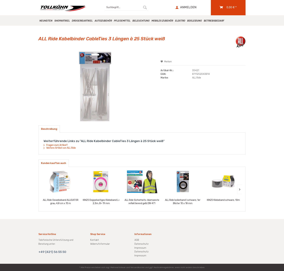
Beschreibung (49, 129)
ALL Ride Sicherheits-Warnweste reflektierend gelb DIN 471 (142, 202)
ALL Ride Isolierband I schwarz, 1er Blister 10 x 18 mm (182, 202)
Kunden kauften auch (53, 163)
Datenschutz (141, 244)
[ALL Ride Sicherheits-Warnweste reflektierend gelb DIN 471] (142, 181)
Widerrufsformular (100, 244)
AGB (136, 240)
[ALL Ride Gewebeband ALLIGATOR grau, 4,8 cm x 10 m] (60, 181)
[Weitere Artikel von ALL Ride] (241, 42)
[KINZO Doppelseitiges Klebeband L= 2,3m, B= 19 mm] (101, 181)
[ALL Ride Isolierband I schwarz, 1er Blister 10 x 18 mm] (182, 181)
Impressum (140, 247)
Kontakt (94, 240)
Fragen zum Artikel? (57, 145)
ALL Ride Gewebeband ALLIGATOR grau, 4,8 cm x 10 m (60, 202)
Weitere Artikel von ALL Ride (61, 148)
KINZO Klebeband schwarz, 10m (223, 200)
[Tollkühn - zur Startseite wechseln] (65, 8)
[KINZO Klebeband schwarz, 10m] (223, 181)
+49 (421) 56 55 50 (52, 252)
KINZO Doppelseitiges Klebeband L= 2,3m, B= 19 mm (101, 202)
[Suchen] (145, 7)
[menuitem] (126, 7)
